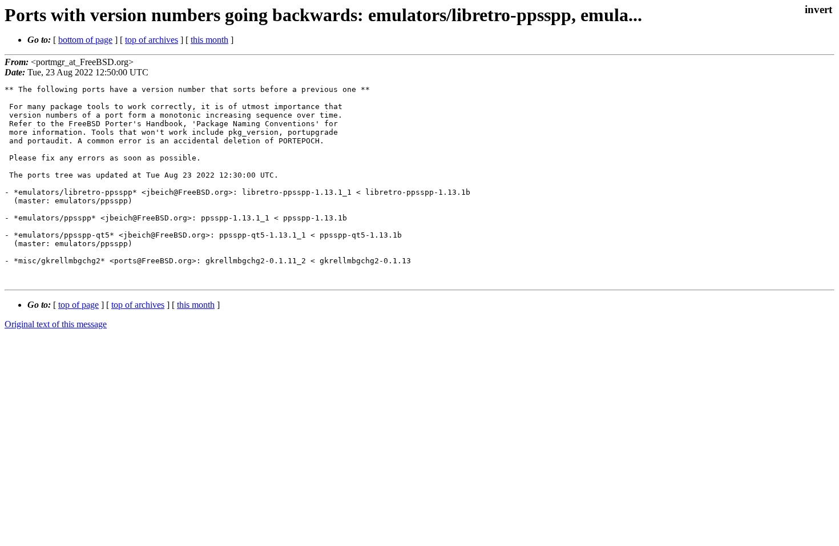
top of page (78, 305)
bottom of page (85, 40)
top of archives (151, 40)
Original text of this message (56, 324)
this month (209, 40)
